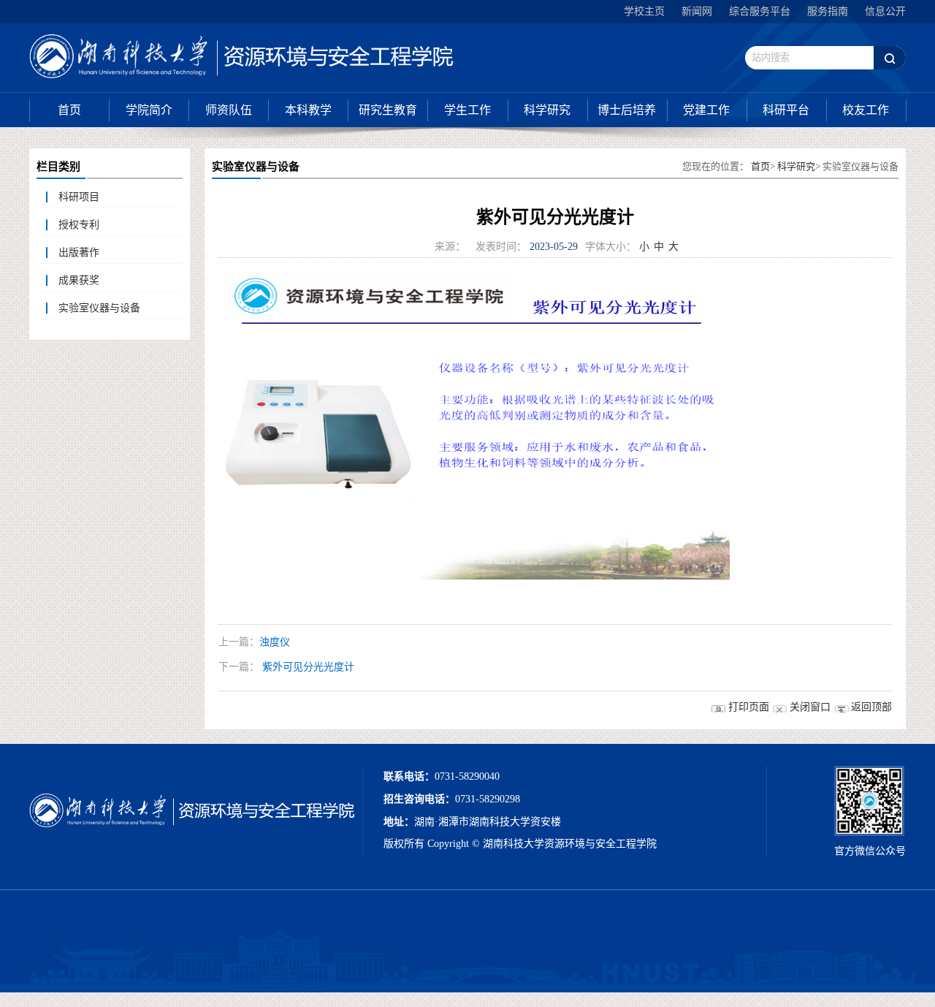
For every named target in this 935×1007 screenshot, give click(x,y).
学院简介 (149, 110)
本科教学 (308, 110)
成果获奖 (78, 280)
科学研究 (547, 110)
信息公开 (885, 11)
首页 (69, 110)
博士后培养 (627, 110)
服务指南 (827, 11)
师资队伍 (228, 110)
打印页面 (748, 707)
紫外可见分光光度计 (308, 666)
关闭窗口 (810, 707)
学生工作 (467, 110)
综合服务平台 (759, 11)
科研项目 (78, 196)
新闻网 (697, 11)
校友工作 (865, 110)
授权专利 (78, 224)
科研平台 (786, 110)
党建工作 (706, 110)
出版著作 (78, 252)
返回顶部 (871, 707)
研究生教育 (388, 110)
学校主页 (644, 11)
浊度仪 (274, 641)
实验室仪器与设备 (99, 308)
